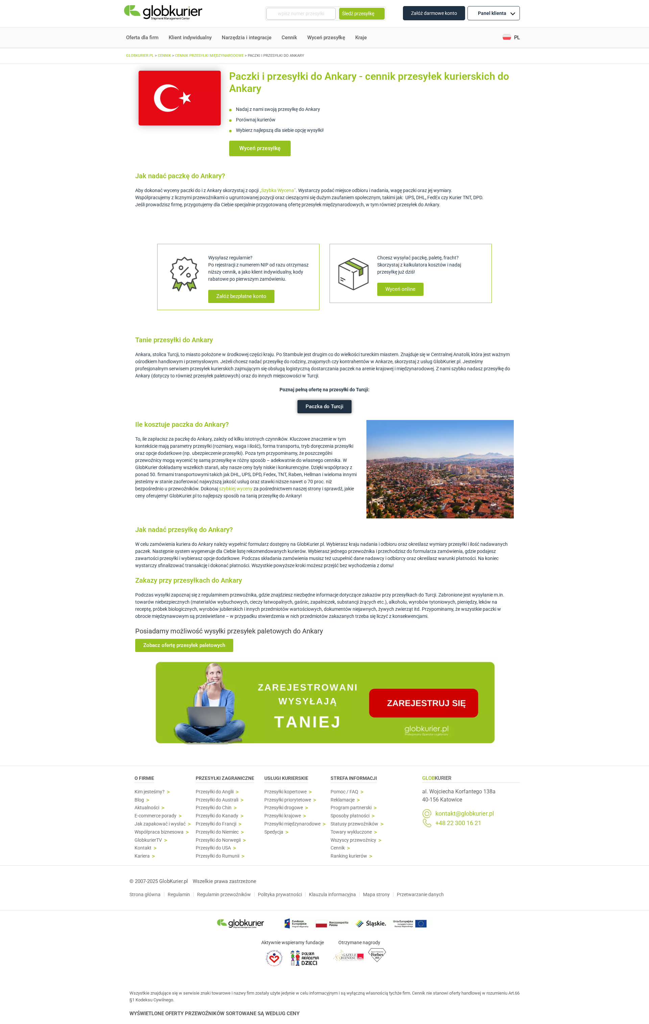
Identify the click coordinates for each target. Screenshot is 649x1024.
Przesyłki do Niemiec (217, 832)
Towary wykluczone (351, 832)
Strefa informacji (354, 778)
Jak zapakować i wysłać (160, 824)
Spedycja (273, 832)
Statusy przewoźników (354, 824)
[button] (511, 38)
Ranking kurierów (349, 856)
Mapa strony (376, 894)
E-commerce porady (155, 815)
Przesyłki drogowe (283, 807)
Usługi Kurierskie (286, 778)
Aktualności (147, 807)
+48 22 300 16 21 (458, 823)
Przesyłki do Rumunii (217, 856)
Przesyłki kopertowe (285, 791)
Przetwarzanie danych (420, 894)
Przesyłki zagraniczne (225, 778)
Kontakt (143, 848)
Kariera (142, 856)
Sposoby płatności (350, 815)
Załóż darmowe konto (434, 13)
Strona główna (145, 894)
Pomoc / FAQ (344, 791)
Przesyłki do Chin (214, 807)
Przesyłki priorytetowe (287, 800)
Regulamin (179, 894)
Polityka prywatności (280, 894)
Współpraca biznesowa (159, 832)
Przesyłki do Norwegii (218, 840)
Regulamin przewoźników (224, 894)
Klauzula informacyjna (332, 894)
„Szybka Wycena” (278, 190)
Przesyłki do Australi (217, 800)
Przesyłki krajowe (282, 815)
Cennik (289, 37)
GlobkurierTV (148, 840)
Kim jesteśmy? (150, 791)
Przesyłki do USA (213, 848)
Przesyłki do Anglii (215, 791)
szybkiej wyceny (236, 488)
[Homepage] (164, 13)
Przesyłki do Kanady (217, 815)
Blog (139, 800)
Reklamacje (343, 800)
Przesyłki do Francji (216, 824)
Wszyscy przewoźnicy (353, 840)
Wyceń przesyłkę (326, 37)
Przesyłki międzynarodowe (292, 824)
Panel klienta (492, 13)
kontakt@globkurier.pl (464, 813)
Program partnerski (351, 807)
